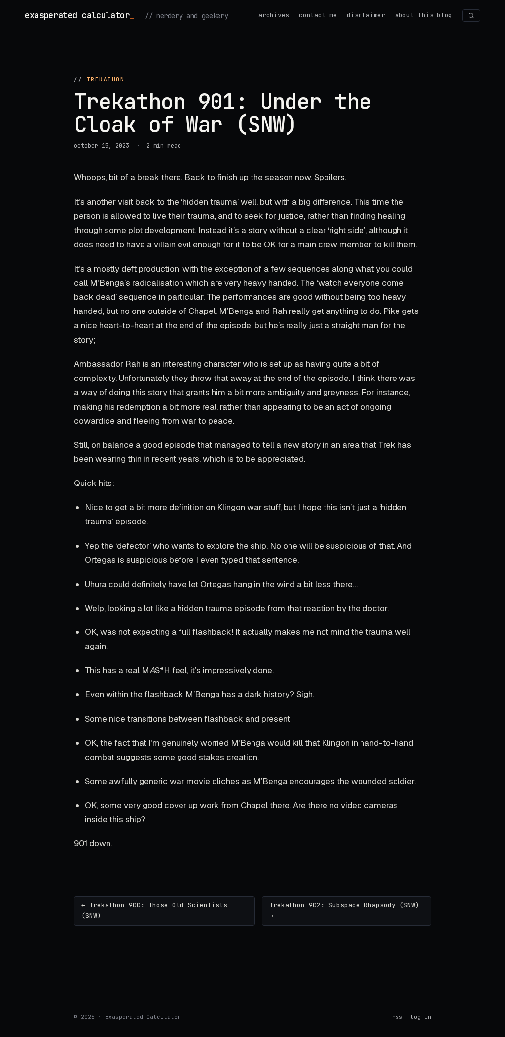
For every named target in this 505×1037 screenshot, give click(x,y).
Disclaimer (366, 15)
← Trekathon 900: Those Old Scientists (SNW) (154, 910)
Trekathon (106, 79)
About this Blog (423, 15)
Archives (273, 15)
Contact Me (318, 15)
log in (420, 1016)
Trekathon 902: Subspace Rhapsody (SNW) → (344, 910)
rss (397, 1016)
